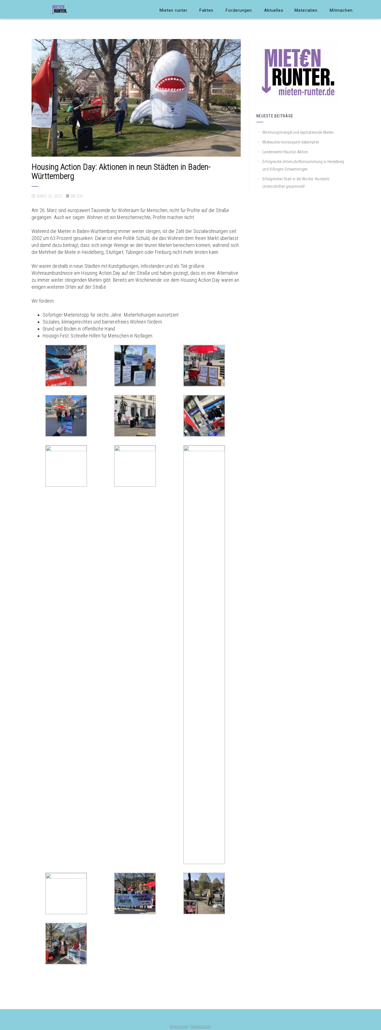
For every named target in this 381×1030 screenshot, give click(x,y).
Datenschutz (201, 1026)
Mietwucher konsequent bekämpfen (290, 142)
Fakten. (206, 10)
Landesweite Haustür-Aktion (285, 152)
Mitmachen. (342, 10)
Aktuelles (273, 10)
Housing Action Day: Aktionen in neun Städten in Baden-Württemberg (121, 171)
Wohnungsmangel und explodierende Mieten (298, 132)
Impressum (179, 1026)
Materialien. (307, 10)
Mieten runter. (174, 10)
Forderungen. (239, 10)
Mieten (77, 196)
